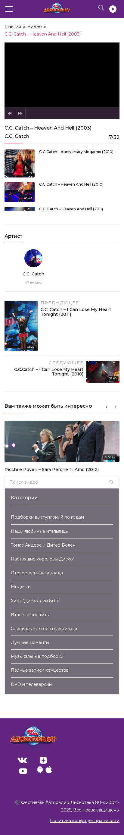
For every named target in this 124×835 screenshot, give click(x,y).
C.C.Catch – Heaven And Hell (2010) (71, 184)
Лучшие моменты (30, 642)
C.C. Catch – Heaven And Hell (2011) (71, 209)
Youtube (23, 771)
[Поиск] (111, 482)
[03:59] (20, 163)
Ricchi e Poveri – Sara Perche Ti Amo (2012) (52, 469)
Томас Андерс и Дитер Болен (43, 545)
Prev (10, 113)
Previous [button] (106, 407)
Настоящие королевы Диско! (42, 559)
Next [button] (115, 407)
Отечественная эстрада (37, 573)
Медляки (21, 586)
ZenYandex (43, 760)
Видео (34, 26)
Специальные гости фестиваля (44, 628)
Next (20, 113)
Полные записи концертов (40, 670)
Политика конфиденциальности (84, 820)
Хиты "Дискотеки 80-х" (35, 601)
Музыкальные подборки (37, 656)
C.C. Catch (33, 274)
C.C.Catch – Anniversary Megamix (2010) (76, 151)
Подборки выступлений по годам (47, 517)
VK (22, 760)
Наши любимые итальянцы (40, 531)
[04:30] (20, 191)
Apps (44, 771)
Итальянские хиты (30, 614)
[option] (62, 448)
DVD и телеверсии (31, 684)
